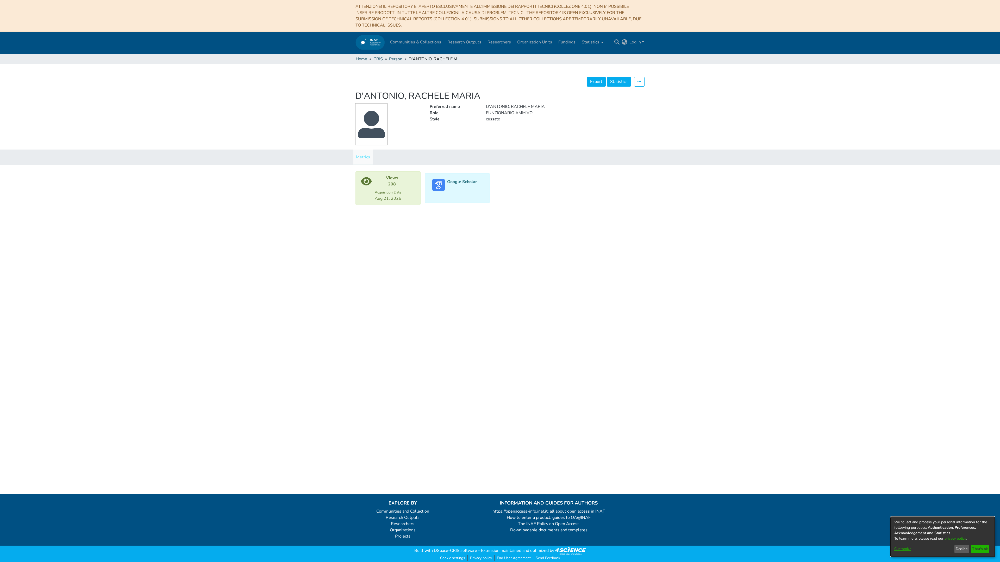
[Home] (370, 42)
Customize (902, 548)
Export (596, 82)
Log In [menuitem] (635, 42)
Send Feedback (548, 557)
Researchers (402, 524)
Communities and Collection (402, 511)
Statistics (619, 82)
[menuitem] (592, 42)
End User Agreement (514, 557)
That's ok (980, 548)
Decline (961, 548)
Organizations (403, 530)
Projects (402, 536)
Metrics (363, 157)
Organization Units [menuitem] (534, 42)
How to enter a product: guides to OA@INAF (549, 517)
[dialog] (943, 537)
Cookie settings (452, 557)
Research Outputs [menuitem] (464, 42)
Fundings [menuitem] (567, 42)
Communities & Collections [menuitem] (415, 42)
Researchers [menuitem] (499, 42)
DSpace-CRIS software (455, 550)
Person (395, 59)
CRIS (378, 59)
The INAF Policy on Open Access (548, 524)
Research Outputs (403, 517)
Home (361, 59)
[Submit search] (617, 42)
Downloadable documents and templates (549, 530)
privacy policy (955, 538)
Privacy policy (481, 557)
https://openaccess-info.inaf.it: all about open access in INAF (548, 511)
